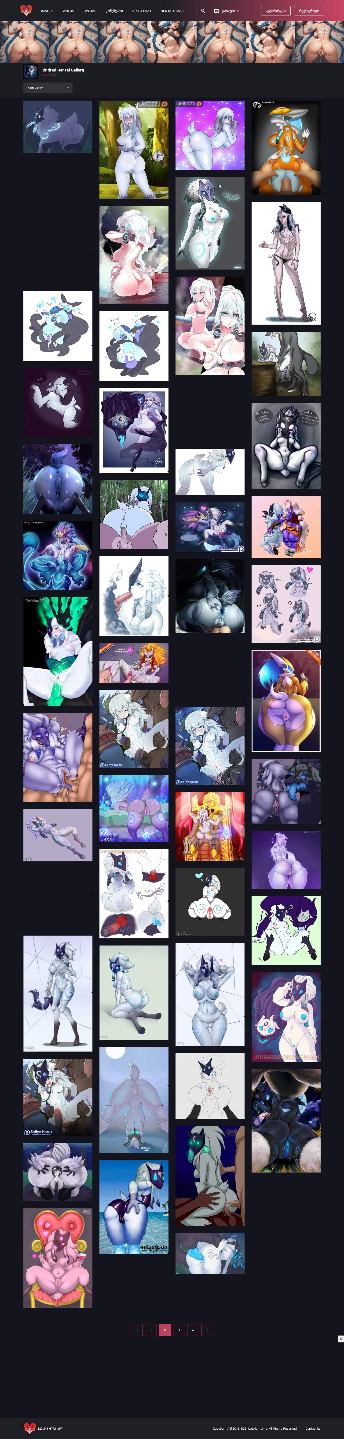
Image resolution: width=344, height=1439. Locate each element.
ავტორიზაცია (276, 10)
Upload (90, 10)
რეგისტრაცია (309, 10)
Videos (68, 10)
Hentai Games (173, 10)
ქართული (228, 11)
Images (47, 10)
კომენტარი (114, 10)
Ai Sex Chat (141, 10)
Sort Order (35, 87)
